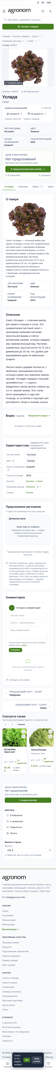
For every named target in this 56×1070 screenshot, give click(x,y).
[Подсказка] (13, 461)
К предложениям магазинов (26, 169)
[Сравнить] (24, 736)
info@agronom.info (15, 897)
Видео (37, 186)
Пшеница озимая (10, 942)
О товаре (8, 186)
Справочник (8, 987)
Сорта (35, 36)
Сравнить (46, 175)
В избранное (14, 175)
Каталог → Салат (34, 481)
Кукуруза (6, 947)
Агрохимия (7, 915)
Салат (31, 41)
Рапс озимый (8, 965)
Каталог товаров (29, 26)
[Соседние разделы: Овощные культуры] (23, 41)
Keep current (36, 1060)
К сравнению (16, 821)
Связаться (7, 1040)
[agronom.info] (19, 11)
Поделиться (16, 827)
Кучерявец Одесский (10, 750)
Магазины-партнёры (12, 1000)
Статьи (48, 1066)
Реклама (6, 1036)
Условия (6, 1057)
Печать (13, 833)
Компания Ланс (38, 753)
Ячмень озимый (10, 960)
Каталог (21, 724)
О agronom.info (9, 1022)
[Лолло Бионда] (41, 737)
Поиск (5, 1009)
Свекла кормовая (11, 956)
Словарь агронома (11, 991)
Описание (23, 186)
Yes (26, 1060)
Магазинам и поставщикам (15, 1031)
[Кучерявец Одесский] (14, 737)
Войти (24, 645)
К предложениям (28, 800)
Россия (29, 492)
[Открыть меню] (4, 11)
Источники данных (11, 1027)
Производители (10, 996)
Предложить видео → (39, 415)
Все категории (9, 929)
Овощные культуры (12, 41)
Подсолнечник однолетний (15, 951)
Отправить (15, 650)
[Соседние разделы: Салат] (36, 41)
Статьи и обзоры (10, 978)
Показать (32, 487)
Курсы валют (8, 1005)
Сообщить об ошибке (19, 680)
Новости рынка (9, 982)
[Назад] (5, 724)
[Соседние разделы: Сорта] (40, 36)
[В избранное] (24, 732)
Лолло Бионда (38, 749)
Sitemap (49, 1057)
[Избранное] (42, 11)
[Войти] (50, 11)
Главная (6, 36)
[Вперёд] (12, 724)
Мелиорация (8, 924)
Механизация (9, 920)
